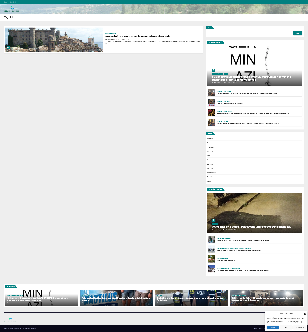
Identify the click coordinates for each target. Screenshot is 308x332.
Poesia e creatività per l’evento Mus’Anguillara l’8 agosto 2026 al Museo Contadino (242, 240)
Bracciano (107, 33)
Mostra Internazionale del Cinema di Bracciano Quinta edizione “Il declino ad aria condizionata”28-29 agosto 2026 (253, 113)
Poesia (229, 238)
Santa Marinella (211, 172)
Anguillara (210, 138)
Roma (209, 181)
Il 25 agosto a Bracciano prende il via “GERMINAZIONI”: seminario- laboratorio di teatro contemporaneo (252, 78)
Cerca (209, 27)
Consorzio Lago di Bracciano (237, 248)
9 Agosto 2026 (218, 229)
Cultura (221, 74)
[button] (305, 313)
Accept (273, 327)
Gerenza (261, 328)
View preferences (299, 327)
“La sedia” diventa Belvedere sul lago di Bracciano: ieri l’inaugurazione (239, 250)
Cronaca (226, 258)
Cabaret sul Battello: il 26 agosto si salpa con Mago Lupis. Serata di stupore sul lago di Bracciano (247, 93)
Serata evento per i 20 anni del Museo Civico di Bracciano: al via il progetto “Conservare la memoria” (248, 123)
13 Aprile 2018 (110, 39)
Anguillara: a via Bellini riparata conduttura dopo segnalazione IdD (251, 226)
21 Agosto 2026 (218, 82)
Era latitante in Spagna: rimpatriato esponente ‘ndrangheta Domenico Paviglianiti (190, 299)
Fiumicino (210, 177)
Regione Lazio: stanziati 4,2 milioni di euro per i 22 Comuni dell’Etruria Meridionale (243, 270)
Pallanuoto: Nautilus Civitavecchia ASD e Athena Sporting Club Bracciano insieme (116, 299)
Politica (113, 33)
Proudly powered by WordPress (11, 328)
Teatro (225, 74)
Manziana (210, 151)
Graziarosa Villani (123, 39)
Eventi (229, 111)
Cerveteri (210, 164)
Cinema (225, 111)
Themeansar (33, 328)
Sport (87, 295)
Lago (224, 91)
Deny (286, 327)
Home (255, 328)
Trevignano (210, 147)
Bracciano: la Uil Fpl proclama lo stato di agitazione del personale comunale (137, 36)
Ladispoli (210, 168)
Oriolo (209, 160)
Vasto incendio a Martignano (226, 260)
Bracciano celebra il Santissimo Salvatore (229, 103)
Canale (209, 155)
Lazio (228, 101)
